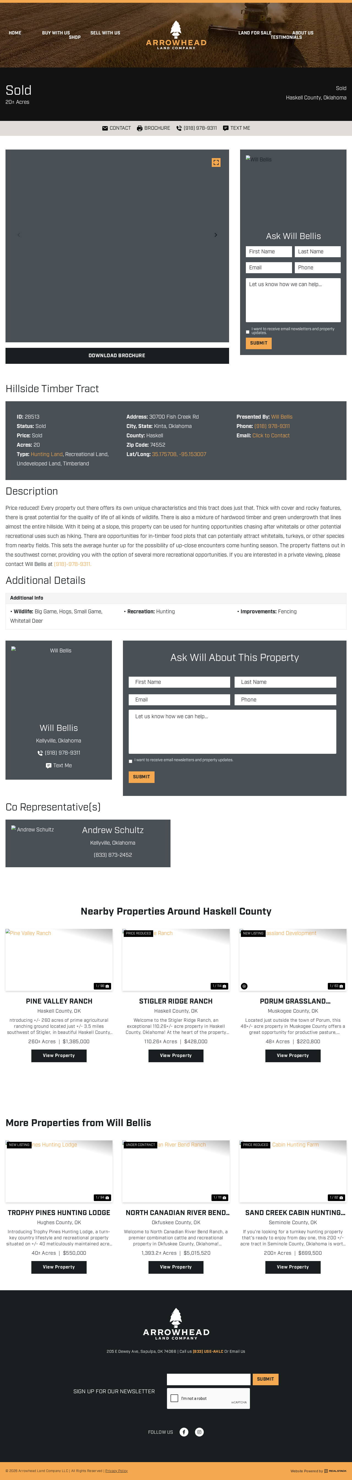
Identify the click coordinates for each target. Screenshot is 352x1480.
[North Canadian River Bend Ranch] (175, 1171)
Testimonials (286, 38)
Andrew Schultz (113, 830)
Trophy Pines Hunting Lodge (59, 1213)
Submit (258, 343)
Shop (75, 38)
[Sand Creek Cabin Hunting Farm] (293, 1171)
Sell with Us (105, 33)
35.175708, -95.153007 (179, 454)
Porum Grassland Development (293, 1001)
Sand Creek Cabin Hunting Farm (293, 1213)
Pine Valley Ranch (59, 1001)
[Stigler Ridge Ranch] (175, 960)
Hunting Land (47, 454)
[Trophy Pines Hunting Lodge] (59, 1171)
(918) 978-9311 (272, 426)
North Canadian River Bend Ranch (176, 1213)
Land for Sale (255, 33)
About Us (303, 33)
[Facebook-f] (184, 1432)
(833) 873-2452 (113, 855)
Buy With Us (56, 33)
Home (15, 33)
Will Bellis (282, 417)
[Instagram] (199, 1432)
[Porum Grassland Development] (293, 960)
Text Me (62, 765)
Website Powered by (307, 1471)
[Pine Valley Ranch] (59, 960)
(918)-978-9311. (72, 564)
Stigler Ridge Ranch (176, 1001)
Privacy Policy (116, 1471)
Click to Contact (271, 435)
